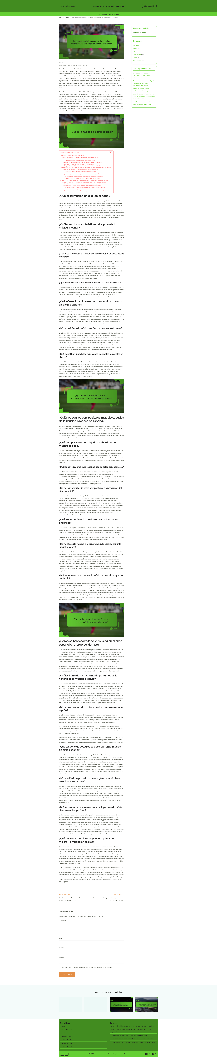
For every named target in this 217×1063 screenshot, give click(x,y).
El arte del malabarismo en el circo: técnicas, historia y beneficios (132, 1026)
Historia (61, 62)
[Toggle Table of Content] (110, 152)
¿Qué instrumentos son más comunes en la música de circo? (79, 160)
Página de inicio (149, 6)
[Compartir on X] (150, 1054)
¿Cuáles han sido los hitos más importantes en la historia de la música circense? (84, 182)
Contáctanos (102, 14)
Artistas (135, 48)
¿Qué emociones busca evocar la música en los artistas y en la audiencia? (82, 178)
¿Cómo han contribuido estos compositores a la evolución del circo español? (83, 173)
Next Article (118, 894)
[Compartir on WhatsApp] (156, 1054)
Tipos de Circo (137, 61)
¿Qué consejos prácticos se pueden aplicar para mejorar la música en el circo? (84, 191)
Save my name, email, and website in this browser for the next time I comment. (87, 967)
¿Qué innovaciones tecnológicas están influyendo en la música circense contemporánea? (86, 189)
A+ (62, 1054)
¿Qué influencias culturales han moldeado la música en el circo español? (82, 162)
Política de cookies (67, 1047)
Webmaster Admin (139, 32)
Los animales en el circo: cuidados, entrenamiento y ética (130, 1035)
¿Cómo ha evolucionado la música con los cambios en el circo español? (82, 184)
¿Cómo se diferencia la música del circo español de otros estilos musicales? (83, 159)
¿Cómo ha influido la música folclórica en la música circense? (79, 164)
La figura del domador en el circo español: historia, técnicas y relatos (133, 1042)
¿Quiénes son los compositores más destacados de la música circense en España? (86, 168)
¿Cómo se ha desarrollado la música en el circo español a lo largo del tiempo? (84, 180)
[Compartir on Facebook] (146, 1054)
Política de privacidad (68, 1040)
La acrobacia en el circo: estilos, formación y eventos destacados (132, 1039)
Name (61, 938)
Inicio (63, 1026)
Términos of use (66, 1043)
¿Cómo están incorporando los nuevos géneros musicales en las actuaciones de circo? (85, 187)
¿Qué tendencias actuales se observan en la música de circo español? (81, 185)
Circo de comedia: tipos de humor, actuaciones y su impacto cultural (108, 899)
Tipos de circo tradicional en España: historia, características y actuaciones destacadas (144, 83)
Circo (134, 51)
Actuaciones (137, 45)
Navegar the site (66, 1036)
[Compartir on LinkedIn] (153, 1054)
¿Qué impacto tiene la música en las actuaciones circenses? (79, 175)
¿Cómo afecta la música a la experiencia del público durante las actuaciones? (83, 176)
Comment (63, 920)
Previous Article (67, 894)
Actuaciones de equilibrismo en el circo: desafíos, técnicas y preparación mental (130, 1031)
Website (62, 957)
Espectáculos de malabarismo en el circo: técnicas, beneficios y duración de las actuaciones (144, 96)
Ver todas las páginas (67, 6)
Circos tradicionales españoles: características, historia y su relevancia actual (142, 75)
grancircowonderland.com (108, 6)
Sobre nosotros (114, 14)
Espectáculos (137, 55)
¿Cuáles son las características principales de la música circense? (80, 157)
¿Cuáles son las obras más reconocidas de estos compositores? (80, 171)
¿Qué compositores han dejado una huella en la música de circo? (80, 169)
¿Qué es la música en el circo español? (72, 155)
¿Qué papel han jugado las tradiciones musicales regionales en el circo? (82, 166)
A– (67, 1054)
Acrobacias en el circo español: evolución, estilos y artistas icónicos (73, 899)
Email (61, 948)
